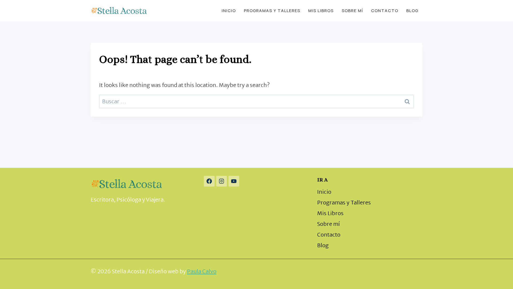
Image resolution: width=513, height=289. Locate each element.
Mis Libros (321, 10)
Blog (412, 10)
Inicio (229, 10)
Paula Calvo (201, 271)
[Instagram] (221, 181)
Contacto (384, 10)
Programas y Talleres (272, 10)
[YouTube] (233, 181)
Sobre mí (352, 10)
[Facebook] (209, 181)
